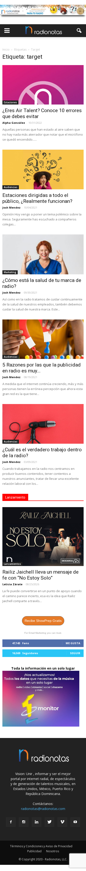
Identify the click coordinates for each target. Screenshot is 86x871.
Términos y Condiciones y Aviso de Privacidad (41, 846)
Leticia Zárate (12, 584)
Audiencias (10, 187)
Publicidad (34, 851)
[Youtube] (75, 822)
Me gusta (73, 643)
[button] (79, 30)
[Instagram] (23, 822)
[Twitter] (49, 822)
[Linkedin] (36, 822)
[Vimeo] (62, 822)
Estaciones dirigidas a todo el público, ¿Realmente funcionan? (37, 198)
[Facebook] (11, 822)
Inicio (6, 50)
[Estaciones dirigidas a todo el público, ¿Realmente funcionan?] (43, 169)
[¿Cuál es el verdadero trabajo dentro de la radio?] (43, 423)
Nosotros (52, 851)
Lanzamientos (12, 564)
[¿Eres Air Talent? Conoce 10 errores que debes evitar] (43, 85)
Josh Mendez (11, 207)
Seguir (75, 653)
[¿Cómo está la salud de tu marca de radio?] (43, 254)
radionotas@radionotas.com (43, 808)
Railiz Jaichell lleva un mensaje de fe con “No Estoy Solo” (40, 575)
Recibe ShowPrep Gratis (43, 621)
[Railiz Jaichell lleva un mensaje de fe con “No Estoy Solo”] (43, 536)
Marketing (10, 272)
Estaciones (10, 102)
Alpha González (13, 122)
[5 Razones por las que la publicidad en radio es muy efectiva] (43, 339)
